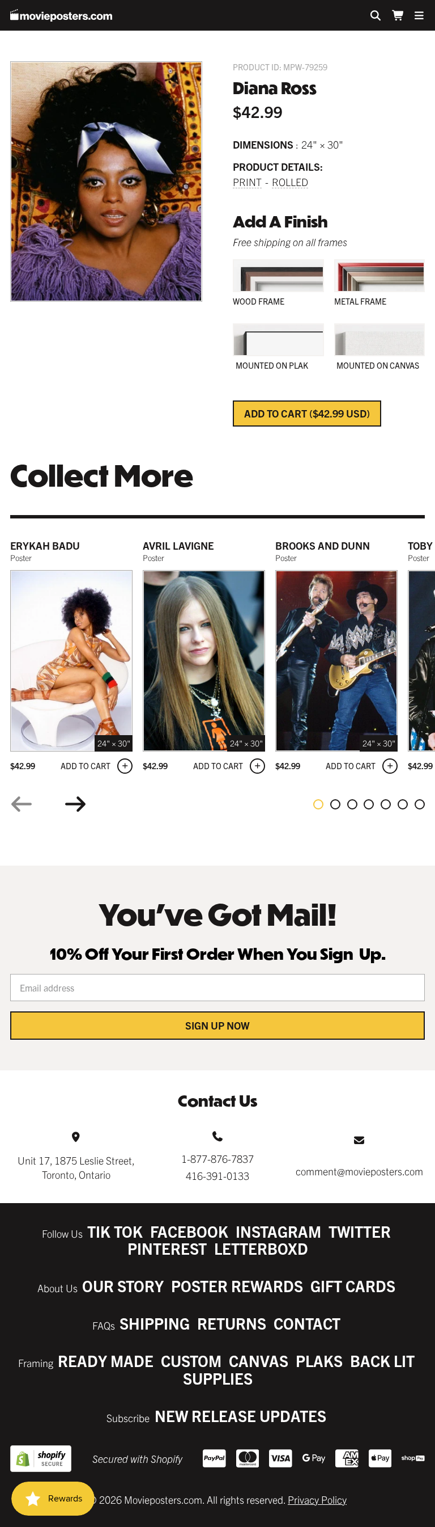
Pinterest (167, 1248)
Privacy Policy (317, 1499)
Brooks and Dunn (322, 545)
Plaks (319, 1360)
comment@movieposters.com (359, 1171)
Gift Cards (352, 1285)
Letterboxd (261, 1248)
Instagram (278, 1231)
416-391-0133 (217, 1175)
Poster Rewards (237, 1285)
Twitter (360, 1231)
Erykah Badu (45, 545)
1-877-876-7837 (217, 1158)
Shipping (155, 1323)
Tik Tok (115, 1231)
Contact (307, 1323)
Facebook (189, 1231)
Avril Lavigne (178, 545)
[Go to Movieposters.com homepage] (61, 15)
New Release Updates (240, 1415)
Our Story (123, 1285)
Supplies (218, 1378)
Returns (231, 1323)
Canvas (258, 1360)
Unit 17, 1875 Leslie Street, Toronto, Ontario (76, 1167)
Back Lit (382, 1360)
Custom (191, 1360)
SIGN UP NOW (217, 1025)
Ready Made (105, 1360)
